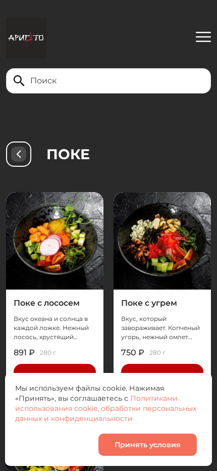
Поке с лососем (47, 303)
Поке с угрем (149, 303)
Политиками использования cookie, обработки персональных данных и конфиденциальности (105, 408)
